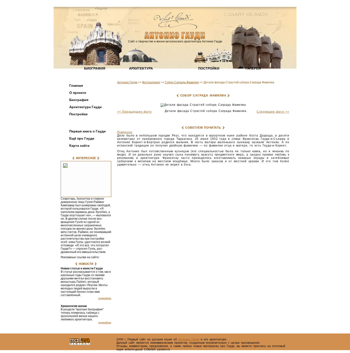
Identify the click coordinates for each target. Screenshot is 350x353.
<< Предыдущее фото (134, 111)
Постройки (208, 68)
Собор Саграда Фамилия (182, 82)
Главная (76, 85)
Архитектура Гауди (85, 107)
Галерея (253, 68)
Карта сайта (79, 145)
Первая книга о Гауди (87, 131)
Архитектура (141, 68)
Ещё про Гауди (81, 138)
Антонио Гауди (127, 82)
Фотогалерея (80, 124)
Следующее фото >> (273, 111)
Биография (94, 68)
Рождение (124, 132)
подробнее (104, 298)
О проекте (77, 93)
